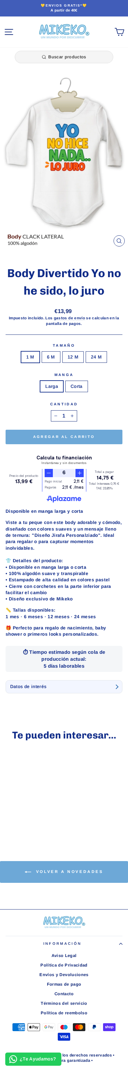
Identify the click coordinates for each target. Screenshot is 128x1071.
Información (62, 943)
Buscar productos (67, 56)
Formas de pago (64, 984)
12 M (73, 357)
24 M (96, 357)
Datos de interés (28, 686)
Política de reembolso (64, 1012)
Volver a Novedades (68, 871)
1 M (30, 357)
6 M (51, 357)
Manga (64, 375)
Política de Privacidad (64, 965)
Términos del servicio (64, 1003)
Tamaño (64, 345)
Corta (77, 386)
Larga (51, 386)
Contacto (64, 993)
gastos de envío (69, 318)
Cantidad (64, 404)
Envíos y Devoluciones (63, 974)
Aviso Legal (64, 955)
